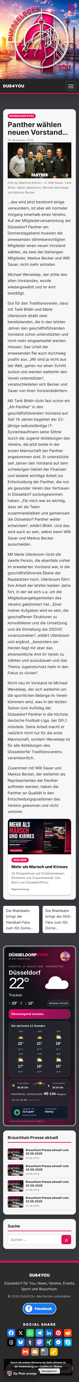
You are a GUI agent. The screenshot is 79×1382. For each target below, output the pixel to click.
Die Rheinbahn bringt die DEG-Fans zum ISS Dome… (58, 919)
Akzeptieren (49, 1371)
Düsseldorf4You (21, 115)
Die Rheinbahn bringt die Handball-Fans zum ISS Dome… (19, 919)
